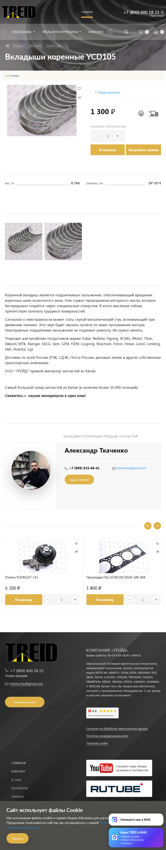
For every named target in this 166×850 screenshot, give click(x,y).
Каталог (18, 771)
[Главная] (7, 46)
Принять (17, 838)
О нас (16, 780)
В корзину (107, 149)
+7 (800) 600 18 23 (141, 12)
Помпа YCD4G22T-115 (21, 577)
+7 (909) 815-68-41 (84, 468)
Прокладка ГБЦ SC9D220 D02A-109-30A (115, 577)
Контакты (19, 788)
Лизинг (17, 797)
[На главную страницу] (18, 12)
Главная (18, 763)
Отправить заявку (143, 149)
